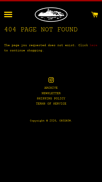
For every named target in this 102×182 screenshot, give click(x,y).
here (93, 45)
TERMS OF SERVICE (51, 104)
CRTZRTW (65, 120)
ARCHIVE (51, 88)
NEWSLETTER (51, 93)
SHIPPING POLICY (51, 98)
